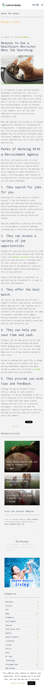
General (9, 625)
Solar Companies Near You (14, 524)
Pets (7, 653)
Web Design (10, 668)
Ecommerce (10, 617)
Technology (10, 660)
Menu (34, 5)
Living (8, 645)
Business (9, 602)
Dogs (7, 613)
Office (8, 649)
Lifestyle (10, 641)
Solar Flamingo (32, 519)
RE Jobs (9, 656)
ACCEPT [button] (31, 683)
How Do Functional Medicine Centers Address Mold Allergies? (20, 481)
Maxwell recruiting (20, 257)
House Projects (12, 637)
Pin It (15, 426)
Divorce (9, 606)
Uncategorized (12, 664)
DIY (7, 610)
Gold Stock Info (13, 629)
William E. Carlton (10, 22)
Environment (11, 621)
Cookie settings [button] (18, 683)
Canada (37, 369)
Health (8, 633)
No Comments (24, 37)
